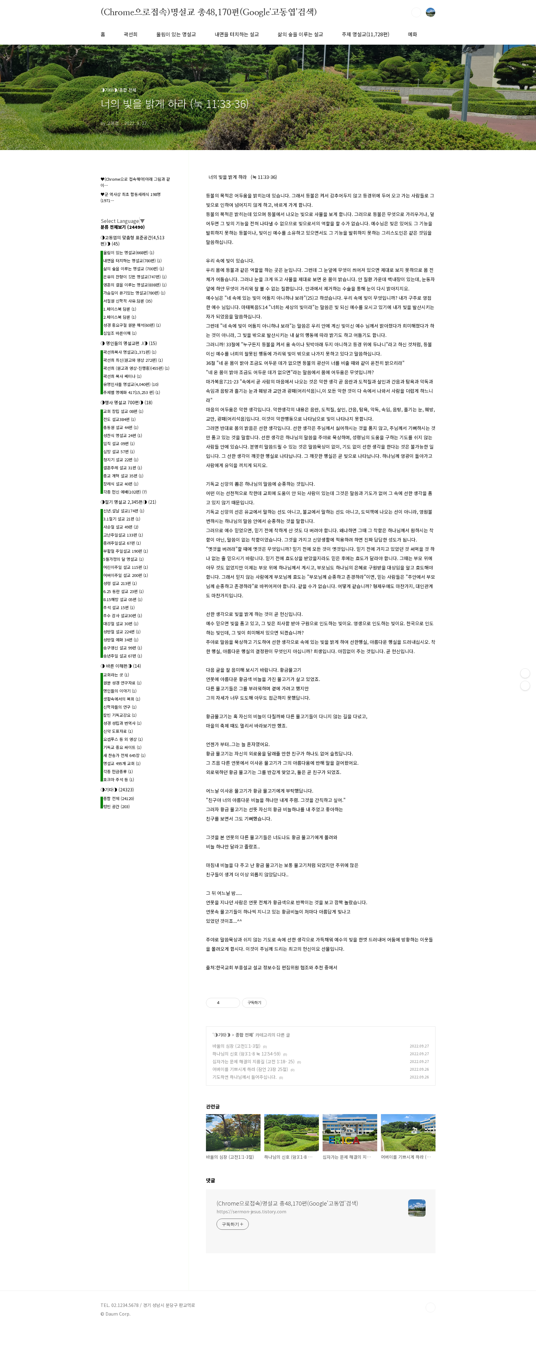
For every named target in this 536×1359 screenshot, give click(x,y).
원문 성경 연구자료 (122, 683)
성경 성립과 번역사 (122, 723)
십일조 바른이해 (119, 333)
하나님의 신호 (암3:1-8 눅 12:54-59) (246, 1054)
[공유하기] (225, 1002)
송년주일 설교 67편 (122, 656)
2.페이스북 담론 (119, 317)
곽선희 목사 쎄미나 (122, 376)
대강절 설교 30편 (120, 623)
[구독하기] (525, 685)
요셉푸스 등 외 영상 (123, 739)
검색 (416, 12)
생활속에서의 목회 (121, 699)
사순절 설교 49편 (120, 527)
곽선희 (131, 34)
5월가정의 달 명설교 (123, 559)
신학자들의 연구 (119, 707)
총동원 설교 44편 (120, 427)
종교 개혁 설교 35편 (123, 476)
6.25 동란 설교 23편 (123, 591)
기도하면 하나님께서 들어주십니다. (244, 1077)
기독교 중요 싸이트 (122, 747)
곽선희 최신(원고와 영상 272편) (133, 360)
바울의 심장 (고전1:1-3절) (236, 1046)
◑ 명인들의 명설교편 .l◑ (128, 343)
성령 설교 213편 (120, 583)
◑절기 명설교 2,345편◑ (128, 502)
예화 (412, 34)
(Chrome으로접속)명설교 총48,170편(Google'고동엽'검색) (208, 12)
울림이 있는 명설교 (176, 34)
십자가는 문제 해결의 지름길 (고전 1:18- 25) (253, 1061)
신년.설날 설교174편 (123, 511)
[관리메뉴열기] (525, 673)
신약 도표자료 (118, 731)
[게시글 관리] (233, 1002)
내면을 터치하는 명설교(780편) (132, 260)
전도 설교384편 (119, 419)
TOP (431, 1308)
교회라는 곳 (116, 675)
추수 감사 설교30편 (122, 615)
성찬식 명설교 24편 (122, 435)
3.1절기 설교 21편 (121, 519)
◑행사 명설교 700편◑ (126, 402)
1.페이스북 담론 (119, 309)
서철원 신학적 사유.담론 (127, 301)
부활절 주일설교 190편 (125, 551)
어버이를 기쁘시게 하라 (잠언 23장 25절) (250, 1069)
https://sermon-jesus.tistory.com (251, 1211)
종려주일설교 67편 (122, 543)
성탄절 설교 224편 (122, 632)
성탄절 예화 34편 (120, 640)
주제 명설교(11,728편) (365, 34)
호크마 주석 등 (118, 779)
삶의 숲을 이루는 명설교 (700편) (133, 269)
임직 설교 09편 (119, 443)
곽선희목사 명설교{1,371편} (129, 352)
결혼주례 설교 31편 (122, 468)
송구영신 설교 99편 (122, 648)
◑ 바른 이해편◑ (120, 666)
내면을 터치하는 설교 (237, 34)
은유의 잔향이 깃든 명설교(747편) (135, 277)
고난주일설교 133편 (123, 535)
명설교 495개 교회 (122, 763)
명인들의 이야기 (119, 691)
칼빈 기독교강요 (119, 715)
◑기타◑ (222, 1035)
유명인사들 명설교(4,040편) (131, 384)
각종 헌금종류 (118, 771)
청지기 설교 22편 (120, 460)
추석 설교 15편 (119, 607)
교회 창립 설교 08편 (123, 411)
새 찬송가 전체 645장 (124, 755)
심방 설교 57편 (119, 451)
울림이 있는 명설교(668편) (128, 252)
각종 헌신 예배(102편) (125, 492)
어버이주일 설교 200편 (125, 575)
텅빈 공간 (116, 806)
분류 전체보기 (122, 227)
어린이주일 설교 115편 (125, 567)
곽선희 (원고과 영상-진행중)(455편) (136, 368)
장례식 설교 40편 (120, 484)
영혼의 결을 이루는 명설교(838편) (135, 285)
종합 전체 (244, 1035)
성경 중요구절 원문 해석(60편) (132, 325)
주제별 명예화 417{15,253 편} (131, 392)
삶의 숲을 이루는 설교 (300, 34)
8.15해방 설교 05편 (122, 599)
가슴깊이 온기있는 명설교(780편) (134, 293)
